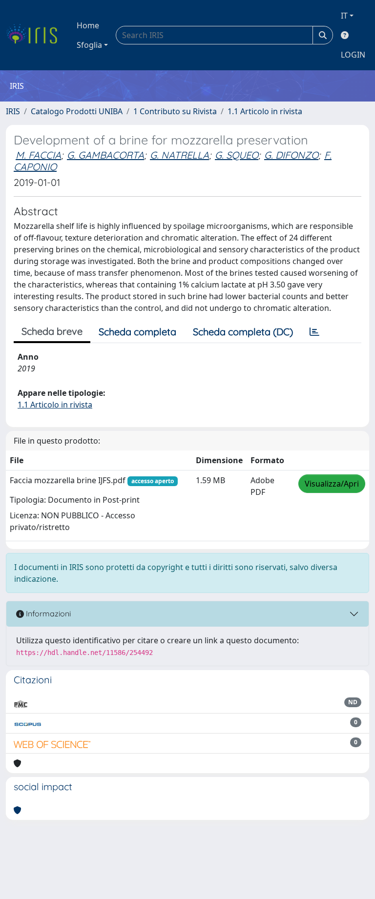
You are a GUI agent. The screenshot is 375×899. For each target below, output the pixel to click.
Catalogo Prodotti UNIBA (77, 111)
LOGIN (353, 54)
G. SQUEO (236, 155)
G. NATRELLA (179, 155)
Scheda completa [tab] (137, 332)
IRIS (13, 111)
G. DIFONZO (291, 155)
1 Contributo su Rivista (175, 111)
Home (88, 25)
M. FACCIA (38, 155)
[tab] (314, 332)
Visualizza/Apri (332, 483)
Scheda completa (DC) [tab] (243, 332)
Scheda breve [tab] (52, 331)
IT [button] (344, 15)
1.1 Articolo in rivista (265, 111)
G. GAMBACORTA (105, 155)
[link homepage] (35, 35)
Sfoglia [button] (89, 45)
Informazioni (47, 613)
